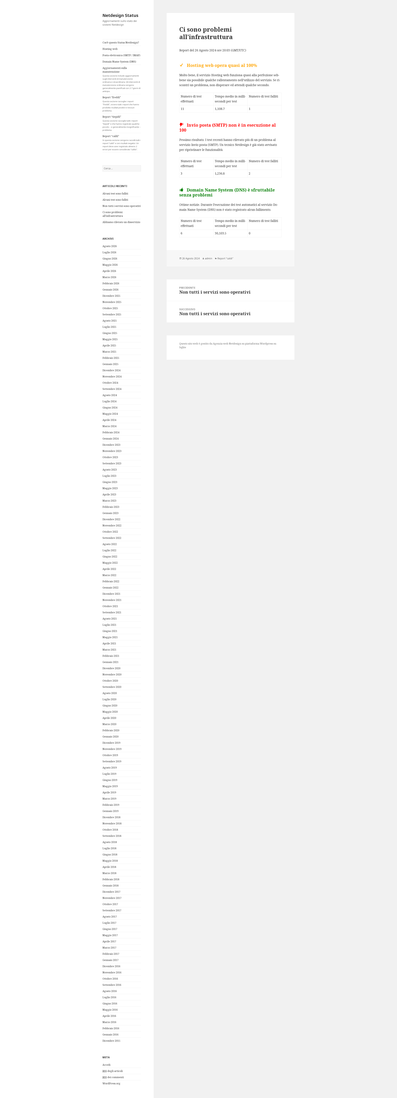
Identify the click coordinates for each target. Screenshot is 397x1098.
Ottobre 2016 (110, 978)
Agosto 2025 (110, 320)
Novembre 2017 (112, 898)
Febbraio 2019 (111, 805)
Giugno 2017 (110, 929)
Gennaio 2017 (110, 960)
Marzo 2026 (109, 277)
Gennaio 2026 (110, 289)
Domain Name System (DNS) (119, 61)
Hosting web (110, 49)
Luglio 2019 (109, 774)
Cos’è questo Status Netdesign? (121, 42)
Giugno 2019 (110, 780)
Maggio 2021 (110, 637)
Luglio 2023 (109, 476)
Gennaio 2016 (110, 1034)
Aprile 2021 (109, 643)
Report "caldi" (225, 258)
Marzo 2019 (109, 798)
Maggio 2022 (110, 562)
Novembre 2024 (112, 376)
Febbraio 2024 (111, 432)
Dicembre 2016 (111, 966)
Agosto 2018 (110, 842)
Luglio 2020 (109, 699)
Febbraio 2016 (111, 1028)
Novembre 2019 (112, 749)
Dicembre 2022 (111, 519)
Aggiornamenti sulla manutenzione (122, 79)
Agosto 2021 (110, 618)
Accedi (106, 1064)
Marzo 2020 (109, 724)
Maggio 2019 (110, 786)
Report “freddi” (121, 104)
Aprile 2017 (109, 941)
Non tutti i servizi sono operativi (122, 206)
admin (208, 258)
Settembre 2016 (112, 985)
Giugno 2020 (110, 705)
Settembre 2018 (112, 836)
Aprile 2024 (109, 420)
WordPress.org (111, 1083)
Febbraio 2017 (111, 954)
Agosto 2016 (110, 991)
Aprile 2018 (109, 867)
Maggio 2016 (110, 1009)
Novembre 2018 (112, 823)
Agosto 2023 (110, 469)
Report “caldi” (122, 142)
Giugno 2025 (110, 333)
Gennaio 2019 (110, 811)
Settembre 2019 (112, 761)
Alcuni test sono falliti (115, 193)
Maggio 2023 (110, 488)
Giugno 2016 (110, 1003)
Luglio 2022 (109, 550)
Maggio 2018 (110, 860)
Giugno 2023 (110, 482)
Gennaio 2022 (110, 587)
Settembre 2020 (112, 687)
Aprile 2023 (109, 494)
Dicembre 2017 (111, 891)
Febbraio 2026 (111, 283)
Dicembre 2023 (111, 444)
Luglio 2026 (109, 252)
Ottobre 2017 (110, 904)
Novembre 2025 (112, 302)
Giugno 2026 (110, 258)
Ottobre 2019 (110, 755)
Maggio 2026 (110, 264)
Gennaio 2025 (110, 364)
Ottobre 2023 (110, 457)
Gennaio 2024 (110, 438)
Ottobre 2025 (110, 308)
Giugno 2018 (110, 854)
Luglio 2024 (109, 401)
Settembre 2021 (112, 612)
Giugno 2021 (110, 631)
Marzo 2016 (109, 1022)
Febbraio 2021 (111, 656)
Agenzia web (220, 343)
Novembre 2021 (112, 600)
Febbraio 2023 (111, 507)
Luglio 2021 (109, 625)
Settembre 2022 (112, 538)
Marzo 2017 (109, 947)
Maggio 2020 (110, 711)
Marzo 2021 (109, 649)
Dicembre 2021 (111, 593)
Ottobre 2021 (110, 606)
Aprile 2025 (109, 345)
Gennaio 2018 (110, 885)
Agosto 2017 (110, 916)
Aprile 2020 (109, 718)
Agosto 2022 (110, 544)
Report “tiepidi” (122, 123)
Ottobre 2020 (110, 680)
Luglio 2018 (109, 848)
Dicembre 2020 (111, 668)
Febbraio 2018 (111, 879)
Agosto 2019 (110, 767)
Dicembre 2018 (111, 817)
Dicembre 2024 (111, 370)
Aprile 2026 (109, 271)
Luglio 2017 (109, 922)
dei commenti (113, 1077)
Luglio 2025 (109, 327)
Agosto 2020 (110, 693)
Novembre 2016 (112, 972)
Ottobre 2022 (110, 531)
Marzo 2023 (109, 500)
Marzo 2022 (109, 575)
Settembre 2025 (112, 314)
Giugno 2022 (110, 556)
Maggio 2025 (110, 339)
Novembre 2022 (112, 525)
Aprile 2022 (109, 569)
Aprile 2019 (109, 792)
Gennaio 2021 (110, 662)
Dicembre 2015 (111, 1040)
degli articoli (113, 1071)
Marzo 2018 (109, 873)
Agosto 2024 (110, 395)
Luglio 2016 (109, 997)
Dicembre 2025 (111, 296)
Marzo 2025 (109, 351)
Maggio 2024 (110, 413)
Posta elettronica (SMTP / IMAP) (121, 55)
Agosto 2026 (110, 246)
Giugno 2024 (110, 407)
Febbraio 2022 (111, 581)
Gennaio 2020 (110, 736)
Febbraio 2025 (111, 358)
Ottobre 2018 (110, 829)
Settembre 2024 (112, 389)
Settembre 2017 (112, 910)
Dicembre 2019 (111, 742)
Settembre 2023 (112, 463)
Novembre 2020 (112, 674)
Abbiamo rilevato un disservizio (121, 222)
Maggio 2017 (110, 935)
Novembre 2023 (112, 451)
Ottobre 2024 (110, 382)
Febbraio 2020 (111, 730)
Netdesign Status (120, 15)
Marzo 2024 (109, 426)
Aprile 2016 (109, 1016)
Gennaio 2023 (110, 513)
